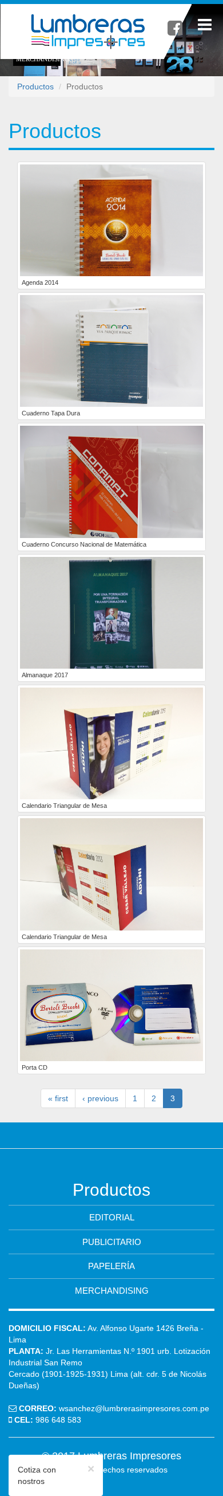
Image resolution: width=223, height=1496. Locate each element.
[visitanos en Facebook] (175, 28)
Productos (35, 86)
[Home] (96, 31)
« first (58, 1098)
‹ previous (100, 1098)
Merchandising (112, 1290)
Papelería (111, 1266)
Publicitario (111, 1242)
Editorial (111, 1217)
